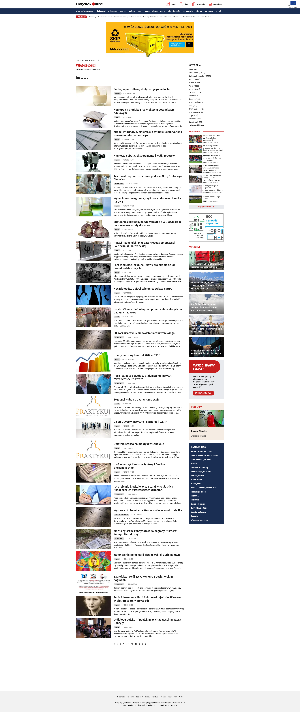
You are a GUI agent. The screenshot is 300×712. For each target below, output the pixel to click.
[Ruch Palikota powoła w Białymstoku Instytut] (93, 384)
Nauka (162, 11)
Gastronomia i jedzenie (201, 459)
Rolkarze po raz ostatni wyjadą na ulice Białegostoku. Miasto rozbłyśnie (211, 178)
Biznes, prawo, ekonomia (201, 451)
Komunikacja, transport (201, 472)
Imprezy (173, 4)
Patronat (139, 697)
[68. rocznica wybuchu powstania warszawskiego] (93, 339)
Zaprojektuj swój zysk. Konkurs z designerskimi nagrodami (144, 578)
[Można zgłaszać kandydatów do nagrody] (93, 539)
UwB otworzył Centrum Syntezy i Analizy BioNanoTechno (139, 466)
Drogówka (193, 112)
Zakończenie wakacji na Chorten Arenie (127, 17)
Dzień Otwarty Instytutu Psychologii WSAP (140, 421)
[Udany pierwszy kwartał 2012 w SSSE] (93, 362)
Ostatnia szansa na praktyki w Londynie (139, 444)
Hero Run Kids (206, 17)
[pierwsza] (115, 644)
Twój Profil (178, 697)
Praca (147, 11)
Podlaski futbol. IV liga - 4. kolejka (212, 198)
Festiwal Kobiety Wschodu (190, 17)
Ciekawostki (119, 494)
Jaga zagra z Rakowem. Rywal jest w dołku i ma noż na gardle (211, 158)
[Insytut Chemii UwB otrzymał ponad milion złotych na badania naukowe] (93, 317)
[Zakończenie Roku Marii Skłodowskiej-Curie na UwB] (93, 561)
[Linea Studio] (206, 418)
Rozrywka (195, 500)
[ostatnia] (145, 644)
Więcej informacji (198, 436)
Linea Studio (199, 431)
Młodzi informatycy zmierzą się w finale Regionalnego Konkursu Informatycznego (148, 133)
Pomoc (163, 697)
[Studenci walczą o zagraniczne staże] (93, 406)
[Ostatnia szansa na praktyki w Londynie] (93, 450)
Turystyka (209, 11)
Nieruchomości (174, 11)
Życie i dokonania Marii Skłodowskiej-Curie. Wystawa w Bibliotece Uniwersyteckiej (147, 599)
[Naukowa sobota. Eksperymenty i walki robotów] (93, 162)
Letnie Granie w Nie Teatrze (169, 17)
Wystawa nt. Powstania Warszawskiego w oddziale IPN (148, 510)
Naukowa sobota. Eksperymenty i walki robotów (144, 155)
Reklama (195, 496)
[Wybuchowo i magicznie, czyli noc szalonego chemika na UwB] (93, 206)
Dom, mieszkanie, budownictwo (204, 455)
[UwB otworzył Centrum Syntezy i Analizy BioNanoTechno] (93, 473)
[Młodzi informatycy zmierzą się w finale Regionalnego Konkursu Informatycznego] (93, 140)
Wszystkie (193, 70)
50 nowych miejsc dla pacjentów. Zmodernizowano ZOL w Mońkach (212, 188)
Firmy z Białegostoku (84, 11)
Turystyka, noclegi (199, 508)
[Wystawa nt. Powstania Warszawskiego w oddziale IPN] (93, 517)
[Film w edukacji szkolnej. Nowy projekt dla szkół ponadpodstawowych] (93, 273)
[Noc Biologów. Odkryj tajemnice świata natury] (93, 295)
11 (136, 644)
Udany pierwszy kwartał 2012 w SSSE (137, 355)
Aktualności (119, 184)
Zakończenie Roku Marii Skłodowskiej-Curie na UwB (147, 554)
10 (132, 644)
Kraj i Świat (193, 122)
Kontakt (155, 697)
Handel (194, 463)
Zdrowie (199, 11)
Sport (140, 11)
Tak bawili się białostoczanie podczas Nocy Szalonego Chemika (148, 178)
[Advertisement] (150, 667)
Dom (191, 106)
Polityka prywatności (123, 703)
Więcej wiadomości (204, 207)
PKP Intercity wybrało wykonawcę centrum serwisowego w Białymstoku (210, 168)
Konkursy (92, 17)
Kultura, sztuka (197, 476)
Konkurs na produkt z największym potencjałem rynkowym (144, 111)
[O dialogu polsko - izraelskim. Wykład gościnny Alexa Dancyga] (93, 628)
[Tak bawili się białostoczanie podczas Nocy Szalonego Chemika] (93, 184)
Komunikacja (217, 4)
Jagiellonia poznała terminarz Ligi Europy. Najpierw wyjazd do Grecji (212, 148)
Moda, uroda (196, 480)
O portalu (121, 697)
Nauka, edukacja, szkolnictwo (204, 488)
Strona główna (82, 60)
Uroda (191, 96)
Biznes (155, 11)
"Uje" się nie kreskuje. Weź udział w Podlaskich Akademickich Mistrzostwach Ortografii (143, 488)
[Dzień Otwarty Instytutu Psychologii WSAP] (93, 428)
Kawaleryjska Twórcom (151, 17)
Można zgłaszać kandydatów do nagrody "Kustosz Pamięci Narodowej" (145, 532)
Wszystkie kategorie (199, 520)
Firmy (186, 4)
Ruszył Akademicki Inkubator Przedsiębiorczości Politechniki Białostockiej (144, 244)
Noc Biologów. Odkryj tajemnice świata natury (143, 288)
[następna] (143, 644)
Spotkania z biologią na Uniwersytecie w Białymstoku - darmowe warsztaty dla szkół (149, 223)
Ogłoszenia (201, 4)
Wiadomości (100, 11)
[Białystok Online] (89, 4)
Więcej (218, 11)
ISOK (170, 697)
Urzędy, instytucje (198, 512)
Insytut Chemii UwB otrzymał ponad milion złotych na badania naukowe (148, 311)
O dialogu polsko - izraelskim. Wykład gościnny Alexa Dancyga (147, 621)
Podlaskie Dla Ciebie (105, 17)
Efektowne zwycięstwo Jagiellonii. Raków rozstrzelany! (211, 138)
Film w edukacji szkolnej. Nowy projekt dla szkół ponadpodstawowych (144, 266)
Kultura (132, 11)
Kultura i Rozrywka (121, 515)
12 (139, 644)
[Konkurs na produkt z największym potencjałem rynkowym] (93, 118)
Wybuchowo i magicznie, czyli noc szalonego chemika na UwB (147, 200)
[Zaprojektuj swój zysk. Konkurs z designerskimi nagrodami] (93, 583)
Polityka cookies (139, 703)
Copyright (151, 703)
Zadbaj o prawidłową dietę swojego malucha (142, 89)
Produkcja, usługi (198, 492)
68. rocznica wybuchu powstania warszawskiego (144, 333)
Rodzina (192, 99)
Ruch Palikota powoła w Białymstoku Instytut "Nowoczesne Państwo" (142, 377)
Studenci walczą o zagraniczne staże (136, 399)
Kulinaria (192, 119)
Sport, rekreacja (198, 504)
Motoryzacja (188, 11)
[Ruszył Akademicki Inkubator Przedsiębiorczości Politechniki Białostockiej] (93, 251)
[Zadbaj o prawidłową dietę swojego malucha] (93, 96)
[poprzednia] (117, 644)
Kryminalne (193, 109)
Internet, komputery (199, 467)
